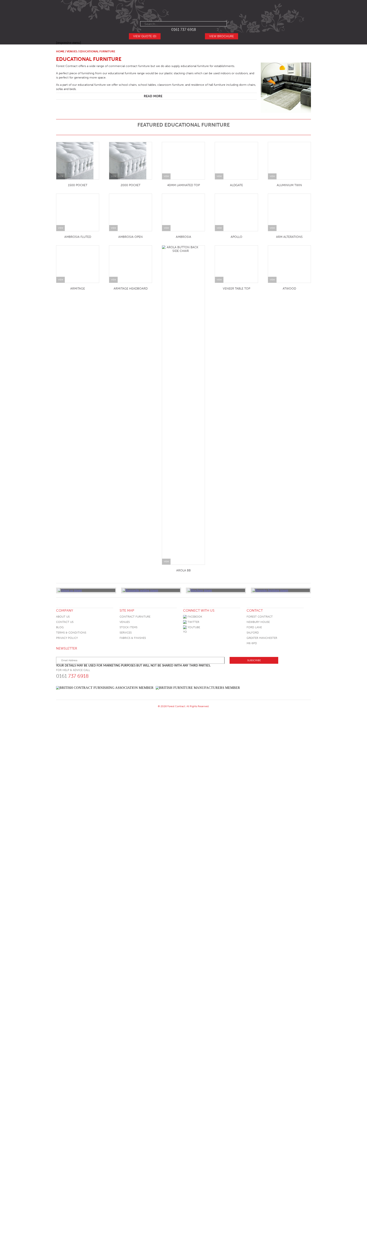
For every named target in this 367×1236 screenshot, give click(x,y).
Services (126, 787)
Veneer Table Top (87, 725)
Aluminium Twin (289, 185)
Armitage (279, 340)
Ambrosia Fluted (226, 237)
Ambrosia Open (279, 237)
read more (153, 96)
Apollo (289, 288)
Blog (60, 782)
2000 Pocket (130, 185)
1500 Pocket (77, 185)
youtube (193, 782)
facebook (194, 771)
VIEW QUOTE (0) (144, 36)
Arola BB (289, 674)
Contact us (64, 777)
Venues (72, 51)
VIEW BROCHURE (221, 36)
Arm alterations (236, 340)
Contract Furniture (135, 771)
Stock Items (128, 782)
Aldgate (236, 185)
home (60, 51)
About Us (63, 771)
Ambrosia (236, 288)
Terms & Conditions (71, 787)
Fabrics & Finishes (133, 793)
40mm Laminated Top (183, 467)
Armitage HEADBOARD (236, 392)
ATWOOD (140, 725)
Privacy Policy (67, 793)
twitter (193, 777)
